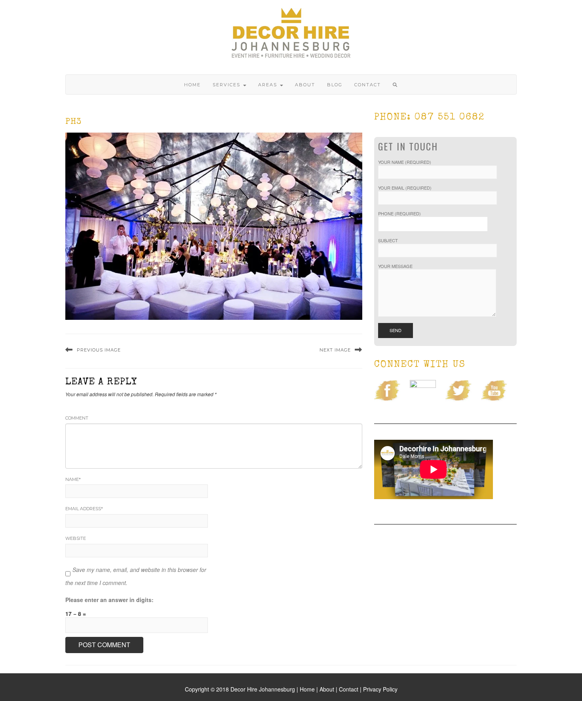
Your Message (395, 266)
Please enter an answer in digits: (109, 600)
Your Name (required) (404, 162)
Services (227, 84)
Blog (334, 84)
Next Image (335, 350)
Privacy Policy (380, 689)
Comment (76, 418)
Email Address (84, 508)
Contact (367, 84)
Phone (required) (399, 214)
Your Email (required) (405, 188)
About (305, 84)
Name (73, 479)
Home (192, 84)
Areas (268, 84)
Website (75, 538)
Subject (388, 240)
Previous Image (99, 350)
